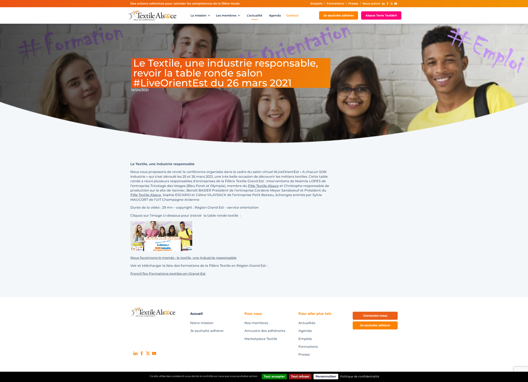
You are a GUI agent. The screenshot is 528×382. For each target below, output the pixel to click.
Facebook (387, 3)
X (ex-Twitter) (391, 3)
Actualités (306, 323)
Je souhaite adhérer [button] (375, 325)
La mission (198, 15)
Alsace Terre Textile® (381, 15)
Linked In (383, 3)
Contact (292, 15)
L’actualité (254, 15)
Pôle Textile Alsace (263, 186)
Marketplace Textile (260, 339)
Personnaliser (326, 376)
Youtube (396, 3)
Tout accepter (274, 376)
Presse (353, 3)
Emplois (316, 3)
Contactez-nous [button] (375, 315)
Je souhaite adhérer (338, 15)
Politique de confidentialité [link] (359, 376)
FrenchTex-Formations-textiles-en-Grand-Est (168, 274)
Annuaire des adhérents (264, 331)
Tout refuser (300, 376)
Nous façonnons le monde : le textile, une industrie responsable (183, 258)
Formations (335, 3)
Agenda (275, 15)
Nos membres (256, 323)
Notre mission (201, 323)
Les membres (226, 15)
